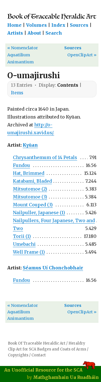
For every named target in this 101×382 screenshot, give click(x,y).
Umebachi (24, 244)
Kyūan (30, 145)
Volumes (36, 25)
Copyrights (18, 355)
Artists (15, 33)
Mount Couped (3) (33, 204)
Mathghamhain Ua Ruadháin (66, 377)
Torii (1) (22, 236)
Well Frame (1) (29, 252)
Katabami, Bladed (32, 181)
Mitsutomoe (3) (30, 197)
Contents (67, 85)
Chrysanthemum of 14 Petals (45, 157)
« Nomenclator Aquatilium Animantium (22, 54)
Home (14, 25)
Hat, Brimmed (28, 173)
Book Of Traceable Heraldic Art (36, 343)
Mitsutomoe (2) (30, 189)
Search (53, 33)
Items (17, 92)
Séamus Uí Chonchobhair (53, 268)
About (34, 33)
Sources (79, 25)
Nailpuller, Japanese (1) (39, 212)
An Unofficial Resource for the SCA (43, 370)
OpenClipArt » (82, 54)
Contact (38, 355)
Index (58, 25)
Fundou (21, 165)
